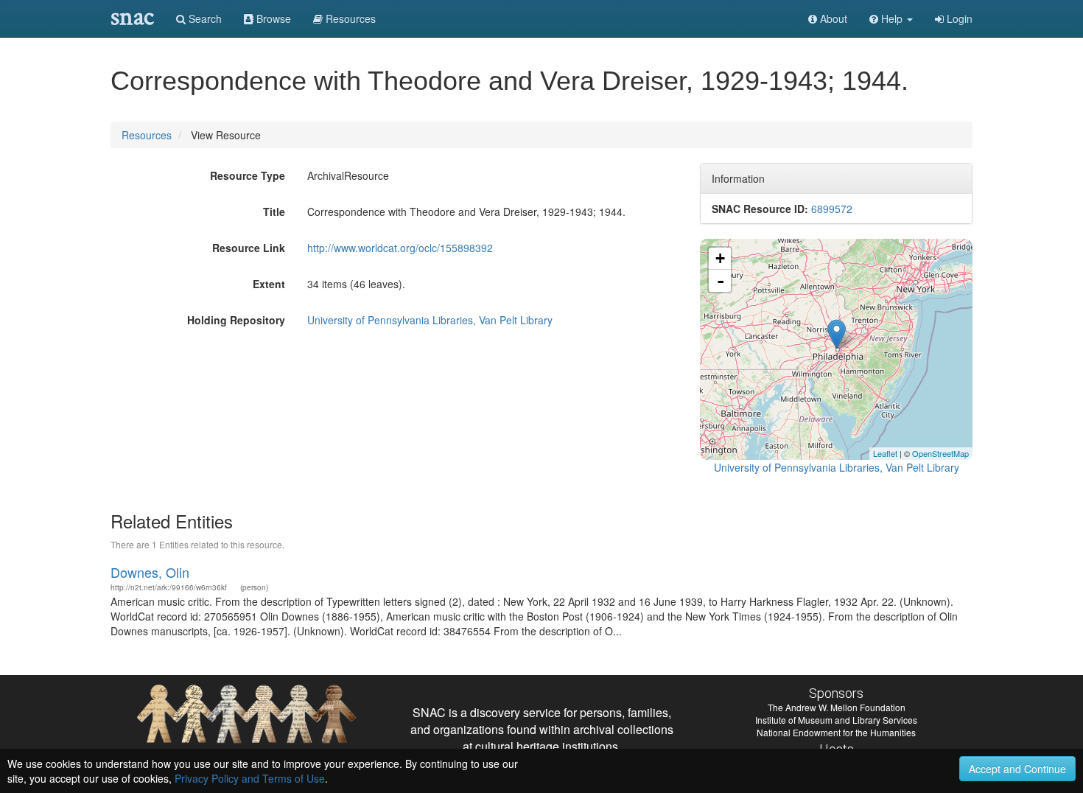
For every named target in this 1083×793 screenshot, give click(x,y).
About (832, 18)
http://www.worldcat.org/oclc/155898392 (400, 247)
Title (274, 211)
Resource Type (247, 175)
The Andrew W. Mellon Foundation (836, 707)
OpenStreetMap (940, 453)
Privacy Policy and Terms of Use (250, 778)
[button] (891, 18)
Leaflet (885, 453)
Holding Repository (236, 319)
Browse (272, 18)
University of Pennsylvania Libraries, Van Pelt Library (430, 319)
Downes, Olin (150, 571)
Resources (147, 134)
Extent (269, 283)
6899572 (831, 208)
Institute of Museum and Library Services (836, 719)
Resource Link (248, 247)
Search (204, 18)
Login (958, 18)
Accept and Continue (1017, 768)
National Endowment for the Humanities (836, 732)
